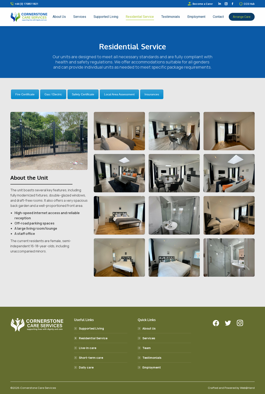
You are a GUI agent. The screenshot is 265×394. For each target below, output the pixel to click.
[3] (229, 173)
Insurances (152, 94)
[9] (174, 257)
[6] (119, 131)
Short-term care (91, 358)
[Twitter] (228, 323)
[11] (229, 215)
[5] (119, 215)
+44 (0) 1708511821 (26, 3)
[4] (174, 131)
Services (148, 338)
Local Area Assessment (119, 94)
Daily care (86, 367)
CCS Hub (249, 3)
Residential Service (93, 338)
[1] (119, 173)
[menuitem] (59, 16)
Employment (151, 367)
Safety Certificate (83, 94)
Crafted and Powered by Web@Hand (231, 388)
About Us (148, 328)
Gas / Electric (53, 94)
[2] (174, 173)
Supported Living (91, 328)
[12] (119, 257)
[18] (49, 141)
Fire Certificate (25, 94)
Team (146, 348)
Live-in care (87, 348)
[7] (174, 215)
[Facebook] (216, 323)
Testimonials (151, 358)
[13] (229, 131)
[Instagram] (240, 323)
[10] (229, 257)
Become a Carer (203, 3)
